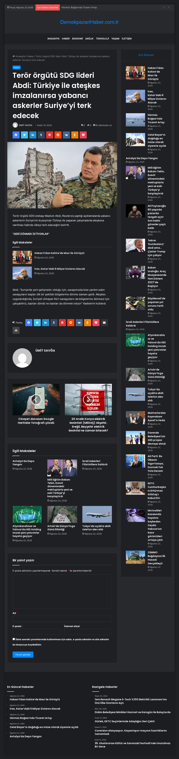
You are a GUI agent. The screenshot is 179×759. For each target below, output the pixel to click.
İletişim (127, 38)
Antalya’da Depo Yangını (23, 462)
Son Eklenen (146, 55)
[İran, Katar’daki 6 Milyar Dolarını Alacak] (22, 273)
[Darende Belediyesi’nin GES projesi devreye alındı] (135, 437)
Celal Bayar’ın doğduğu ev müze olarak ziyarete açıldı (157, 140)
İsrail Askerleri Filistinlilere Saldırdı (95, 462)
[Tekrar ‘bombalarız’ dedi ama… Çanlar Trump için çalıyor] (135, 245)
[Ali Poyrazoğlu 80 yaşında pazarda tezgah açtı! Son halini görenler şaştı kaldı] (135, 210)
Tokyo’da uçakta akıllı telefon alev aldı (96, 527)
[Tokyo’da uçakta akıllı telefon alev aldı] (97, 514)
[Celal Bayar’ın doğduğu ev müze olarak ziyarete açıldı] (135, 139)
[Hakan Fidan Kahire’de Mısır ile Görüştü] (22, 257)
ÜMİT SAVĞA (25, 125)
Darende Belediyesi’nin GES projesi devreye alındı (157, 438)
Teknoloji (102, 38)
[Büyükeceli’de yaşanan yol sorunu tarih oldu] (135, 303)
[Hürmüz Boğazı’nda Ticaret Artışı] (135, 119)
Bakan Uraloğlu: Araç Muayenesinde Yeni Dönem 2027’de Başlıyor (157, 277)
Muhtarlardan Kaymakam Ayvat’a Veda (157, 416)
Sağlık (89, 38)
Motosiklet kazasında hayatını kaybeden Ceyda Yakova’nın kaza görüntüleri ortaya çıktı (155, 525)
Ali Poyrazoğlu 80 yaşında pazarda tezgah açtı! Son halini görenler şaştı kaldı (157, 217)
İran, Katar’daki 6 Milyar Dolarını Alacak (59, 269)
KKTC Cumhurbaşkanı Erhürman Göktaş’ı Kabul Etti (157, 491)
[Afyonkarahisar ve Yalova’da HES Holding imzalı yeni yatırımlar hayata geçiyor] (27, 514)
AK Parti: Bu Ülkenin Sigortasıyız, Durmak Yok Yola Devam (156, 463)
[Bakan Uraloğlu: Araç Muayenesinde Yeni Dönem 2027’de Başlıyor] (135, 272)
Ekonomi (77, 38)
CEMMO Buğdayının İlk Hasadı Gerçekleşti (156, 558)
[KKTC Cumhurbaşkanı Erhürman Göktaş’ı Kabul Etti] (135, 488)
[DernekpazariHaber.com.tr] (89, 22)
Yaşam (115, 38)
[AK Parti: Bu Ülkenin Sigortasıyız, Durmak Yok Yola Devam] (135, 461)
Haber (66, 38)
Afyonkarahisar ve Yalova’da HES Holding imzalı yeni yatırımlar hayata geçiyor (27, 531)
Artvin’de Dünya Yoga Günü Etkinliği (61, 527)
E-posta (18, 626)
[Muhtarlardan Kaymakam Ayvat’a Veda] (135, 417)
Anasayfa (53, 38)
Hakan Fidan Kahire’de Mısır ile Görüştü (59, 253)
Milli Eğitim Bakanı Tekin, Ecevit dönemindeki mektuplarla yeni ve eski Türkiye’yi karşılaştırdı (60, 488)
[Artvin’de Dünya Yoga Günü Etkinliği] (62, 514)
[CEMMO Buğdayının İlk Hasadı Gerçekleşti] (135, 557)
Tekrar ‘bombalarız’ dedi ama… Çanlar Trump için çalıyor (156, 248)
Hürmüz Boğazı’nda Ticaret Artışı (79, 7)
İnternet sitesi (72, 626)
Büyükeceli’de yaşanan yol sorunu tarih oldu (156, 304)
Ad (15, 613)
